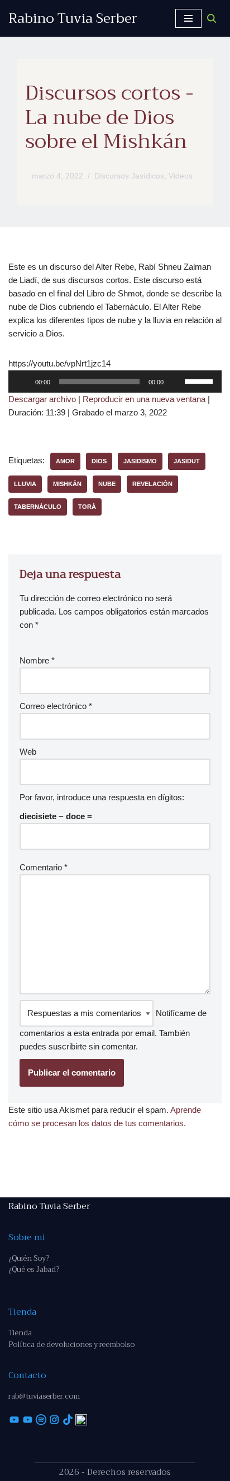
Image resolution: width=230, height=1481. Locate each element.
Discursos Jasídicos (129, 176)
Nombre (37, 660)
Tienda (20, 1332)
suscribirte (68, 1046)
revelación (152, 484)
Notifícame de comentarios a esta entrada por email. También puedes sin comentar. (113, 1029)
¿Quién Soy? (28, 1258)
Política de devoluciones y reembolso (71, 1344)
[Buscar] (211, 18)
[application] (115, 381)
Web (28, 751)
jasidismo (140, 461)
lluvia (25, 484)
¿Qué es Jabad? (33, 1269)
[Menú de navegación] (188, 18)
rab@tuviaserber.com (44, 1396)
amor (65, 461)
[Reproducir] (22, 381)
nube (107, 484)
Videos (181, 176)
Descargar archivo (42, 399)
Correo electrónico (56, 706)
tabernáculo (37, 506)
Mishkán (67, 484)
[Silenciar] (175, 381)
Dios (99, 461)
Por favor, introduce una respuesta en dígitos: (102, 797)
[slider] (200, 380)
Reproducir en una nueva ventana (144, 399)
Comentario (44, 867)
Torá (87, 506)
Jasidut (187, 461)
